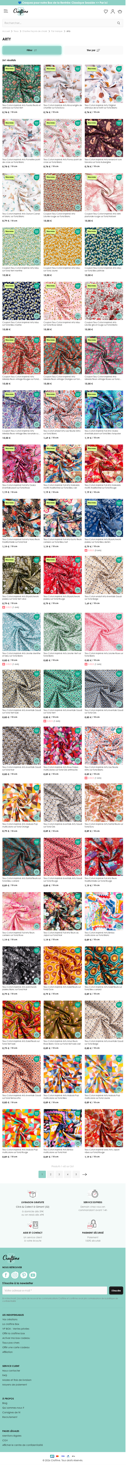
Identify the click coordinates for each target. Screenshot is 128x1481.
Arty (68, 31)
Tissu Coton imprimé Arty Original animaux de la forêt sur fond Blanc (101, 106)
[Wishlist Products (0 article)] (105, 11)
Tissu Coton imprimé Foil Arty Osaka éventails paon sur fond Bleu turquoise (103, 432)
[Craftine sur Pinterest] (23, 1275)
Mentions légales (11, 1435)
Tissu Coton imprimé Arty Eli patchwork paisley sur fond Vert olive (20, 597)
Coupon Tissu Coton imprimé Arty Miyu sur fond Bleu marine (20, 323)
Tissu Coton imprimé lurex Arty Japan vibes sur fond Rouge (102, 1151)
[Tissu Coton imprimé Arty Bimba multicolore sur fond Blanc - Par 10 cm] (104, 911)
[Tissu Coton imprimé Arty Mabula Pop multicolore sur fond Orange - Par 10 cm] (21, 802)
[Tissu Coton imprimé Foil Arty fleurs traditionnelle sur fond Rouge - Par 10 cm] (104, 857)
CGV (5, 1440)
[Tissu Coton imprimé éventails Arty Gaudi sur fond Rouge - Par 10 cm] (63, 857)
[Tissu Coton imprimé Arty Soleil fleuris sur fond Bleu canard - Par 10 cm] (104, 965)
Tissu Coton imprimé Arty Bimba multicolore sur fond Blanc (99, 934)
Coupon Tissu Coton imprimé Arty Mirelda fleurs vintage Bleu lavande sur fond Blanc (20, 433)
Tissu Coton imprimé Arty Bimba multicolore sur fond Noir (58, 1151)
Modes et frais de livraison (17, 1380)
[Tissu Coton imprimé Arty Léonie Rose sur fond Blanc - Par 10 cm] (104, 632)
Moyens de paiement (14, 1384)
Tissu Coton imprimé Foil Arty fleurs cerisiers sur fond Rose (18, 934)
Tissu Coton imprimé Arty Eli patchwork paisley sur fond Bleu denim (103, 540)
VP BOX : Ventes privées (15, 1328)
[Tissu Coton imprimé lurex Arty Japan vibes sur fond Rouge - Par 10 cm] (104, 1128)
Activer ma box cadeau (16, 1338)
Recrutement (9, 1417)
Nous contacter (11, 1370)
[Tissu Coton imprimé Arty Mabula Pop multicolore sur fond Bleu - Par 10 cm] (63, 1074)
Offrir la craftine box (13, 1333)
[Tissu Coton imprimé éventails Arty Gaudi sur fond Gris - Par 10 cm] (63, 802)
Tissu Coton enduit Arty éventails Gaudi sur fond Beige (103, 597)
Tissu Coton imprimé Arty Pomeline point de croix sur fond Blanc (21, 160)
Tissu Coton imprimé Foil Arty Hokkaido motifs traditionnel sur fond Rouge (103, 486)
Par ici (104, 2)
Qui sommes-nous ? (13, 1407)
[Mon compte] (113, 11)
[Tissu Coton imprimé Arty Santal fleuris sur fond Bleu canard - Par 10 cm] (21, 857)
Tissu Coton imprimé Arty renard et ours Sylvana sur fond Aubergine (103, 160)
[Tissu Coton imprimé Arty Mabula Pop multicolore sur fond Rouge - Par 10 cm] (21, 1128)
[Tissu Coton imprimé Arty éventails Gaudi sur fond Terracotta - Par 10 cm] (21, 1074)
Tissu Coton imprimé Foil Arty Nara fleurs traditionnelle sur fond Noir (21, 540)
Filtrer (29, 50)
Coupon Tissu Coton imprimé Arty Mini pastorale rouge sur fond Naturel (102, 215)
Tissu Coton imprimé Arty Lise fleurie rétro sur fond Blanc (101, 768)
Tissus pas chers (10, 1342)
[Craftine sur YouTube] (32, 1275)
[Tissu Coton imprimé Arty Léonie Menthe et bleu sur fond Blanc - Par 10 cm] (21, 632)
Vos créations (9, 1319)
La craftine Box (10, 1324)
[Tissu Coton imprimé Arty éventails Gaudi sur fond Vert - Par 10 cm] (63, 689)
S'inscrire (116, 1290)
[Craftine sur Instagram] (14, 1275)
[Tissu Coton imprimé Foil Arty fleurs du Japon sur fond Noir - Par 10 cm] (63, 911)
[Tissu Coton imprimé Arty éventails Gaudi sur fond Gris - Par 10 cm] (104, 689)
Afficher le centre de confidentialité (22, 1445)
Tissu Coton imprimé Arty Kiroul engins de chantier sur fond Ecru (63, 106)
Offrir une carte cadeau (16, 1347)
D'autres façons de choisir (34, 31)
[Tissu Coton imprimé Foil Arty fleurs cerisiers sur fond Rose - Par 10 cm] (21, 911)
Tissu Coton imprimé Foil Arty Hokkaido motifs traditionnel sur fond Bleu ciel (62, 486)
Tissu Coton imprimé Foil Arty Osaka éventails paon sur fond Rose (19, 486)
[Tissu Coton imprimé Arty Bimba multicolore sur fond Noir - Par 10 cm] (63, 1128)
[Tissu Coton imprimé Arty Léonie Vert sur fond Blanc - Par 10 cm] (63, 632)
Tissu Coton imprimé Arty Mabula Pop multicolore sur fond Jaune (102, 1096)
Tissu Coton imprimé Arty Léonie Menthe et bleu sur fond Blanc (21, 654)
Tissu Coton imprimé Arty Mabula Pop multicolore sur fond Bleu (61, 1096)
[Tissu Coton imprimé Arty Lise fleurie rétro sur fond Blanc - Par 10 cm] (104, 745)
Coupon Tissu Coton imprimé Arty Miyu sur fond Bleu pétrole (103, 269)
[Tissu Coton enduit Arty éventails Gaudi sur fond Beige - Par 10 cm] (104, 575)
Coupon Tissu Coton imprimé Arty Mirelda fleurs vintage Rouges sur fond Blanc (20, 379)
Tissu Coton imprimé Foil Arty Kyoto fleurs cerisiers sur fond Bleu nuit (63, 540)
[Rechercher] (118, 23)
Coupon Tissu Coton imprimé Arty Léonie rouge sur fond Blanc (59, 215)
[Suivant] (84, 1174)
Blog (4, 1403)
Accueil (6, 31)
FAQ (4, 1375)
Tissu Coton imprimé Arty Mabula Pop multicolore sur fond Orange (20, 825)
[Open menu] (5, 10)
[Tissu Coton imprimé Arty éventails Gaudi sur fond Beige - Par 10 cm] (104, 1019)
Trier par (91, 50)
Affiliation (7, 1352)
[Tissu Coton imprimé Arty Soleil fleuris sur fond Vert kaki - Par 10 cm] (21, 1019)
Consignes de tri (11, 1412)
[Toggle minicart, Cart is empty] (119, 11)
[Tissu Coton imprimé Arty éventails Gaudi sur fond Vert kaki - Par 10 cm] (21, 689)
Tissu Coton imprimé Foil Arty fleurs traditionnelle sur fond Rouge (101, 879)
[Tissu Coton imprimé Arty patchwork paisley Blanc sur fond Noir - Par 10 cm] (21, 965)
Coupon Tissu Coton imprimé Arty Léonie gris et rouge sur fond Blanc (101, 323)
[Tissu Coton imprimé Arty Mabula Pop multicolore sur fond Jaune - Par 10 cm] (104, 1074)
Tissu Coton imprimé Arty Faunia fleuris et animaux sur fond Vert (21, 106)
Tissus (16, 31)
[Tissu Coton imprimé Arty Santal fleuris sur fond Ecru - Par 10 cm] (104, 802)
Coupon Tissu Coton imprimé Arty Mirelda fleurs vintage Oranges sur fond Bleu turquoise (62, 379)
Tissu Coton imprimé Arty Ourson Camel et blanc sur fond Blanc (21, 215)
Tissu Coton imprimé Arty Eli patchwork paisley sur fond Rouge (62, 597)
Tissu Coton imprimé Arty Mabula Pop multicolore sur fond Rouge (20, 1151)
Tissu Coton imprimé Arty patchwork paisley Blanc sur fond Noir (19, 988)
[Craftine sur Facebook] (5, 1275)
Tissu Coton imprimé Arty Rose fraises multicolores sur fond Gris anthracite (61, 768)
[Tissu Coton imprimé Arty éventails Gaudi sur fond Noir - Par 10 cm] (21, 745)
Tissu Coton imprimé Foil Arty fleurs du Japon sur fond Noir (61, 934)
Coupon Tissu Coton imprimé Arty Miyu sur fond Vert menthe (20, 269)
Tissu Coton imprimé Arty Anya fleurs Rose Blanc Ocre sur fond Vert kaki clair (62, 1042)
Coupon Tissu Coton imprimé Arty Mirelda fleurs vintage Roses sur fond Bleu (102, 379)
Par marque (56, 31)
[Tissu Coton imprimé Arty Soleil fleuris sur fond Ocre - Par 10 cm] (63, 965)
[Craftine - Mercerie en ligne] (21, 11)
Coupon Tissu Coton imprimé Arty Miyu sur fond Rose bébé (62, 323)
